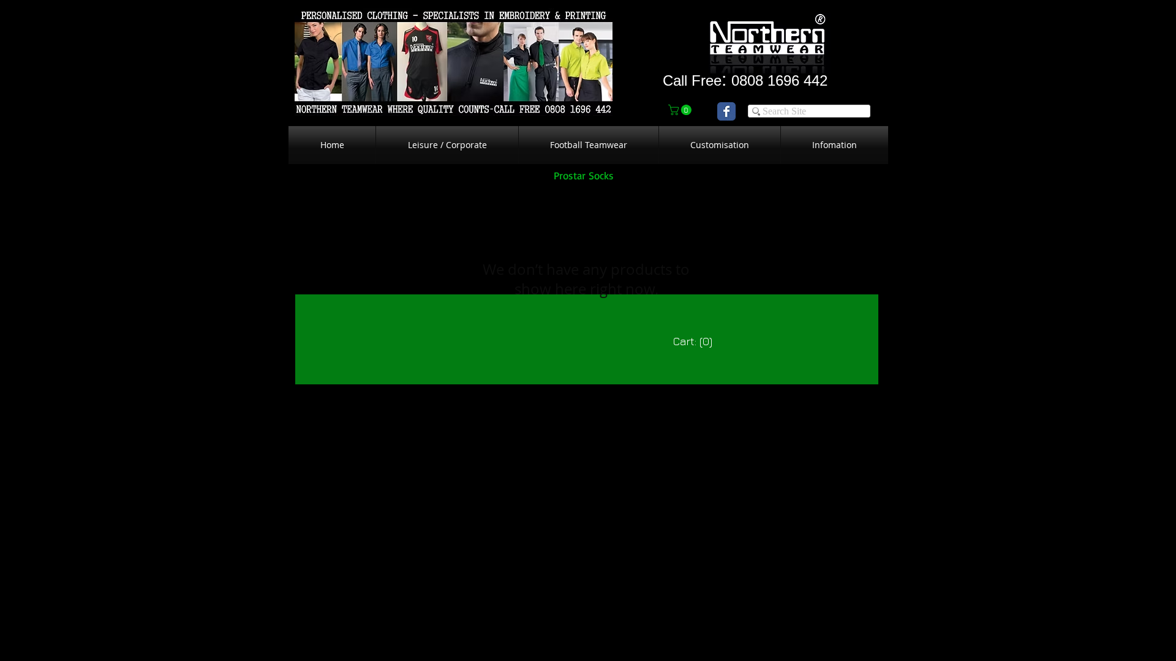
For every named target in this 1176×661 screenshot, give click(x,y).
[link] (681, 110)
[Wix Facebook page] (726, 111)
